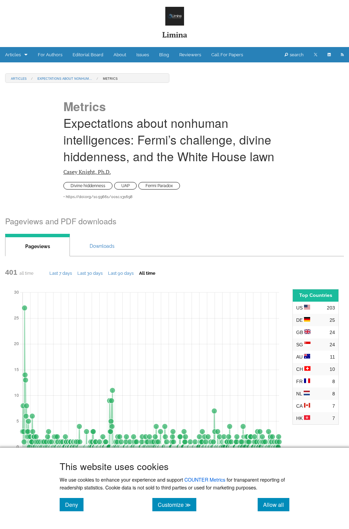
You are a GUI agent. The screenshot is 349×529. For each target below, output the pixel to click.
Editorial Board (88, 54)
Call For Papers (227, 54)
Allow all (276, 504)
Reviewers (190, 54)
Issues (142, 54)
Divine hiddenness (88, 185)
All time (147, 273)
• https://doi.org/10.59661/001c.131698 (98, 197)
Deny (74, 504)
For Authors (50, 54)
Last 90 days (121, 273)
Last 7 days (60, 273)
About (119, 54)
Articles (13, 54)
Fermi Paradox (159, 185)
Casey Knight (87, 172)
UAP (125, 185)
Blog (164, 54)
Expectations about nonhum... (64, 78)
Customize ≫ (177, 504)
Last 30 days (90, 273)
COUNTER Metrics (204, 479)
